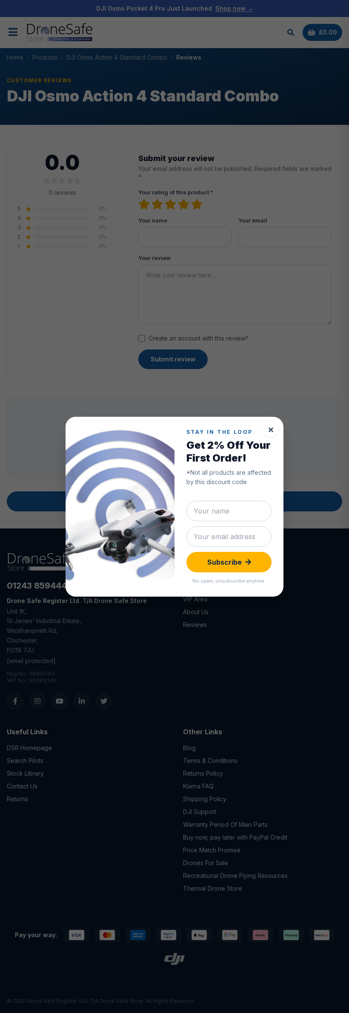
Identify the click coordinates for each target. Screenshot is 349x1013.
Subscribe (224, 562)
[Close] (270, 429)
